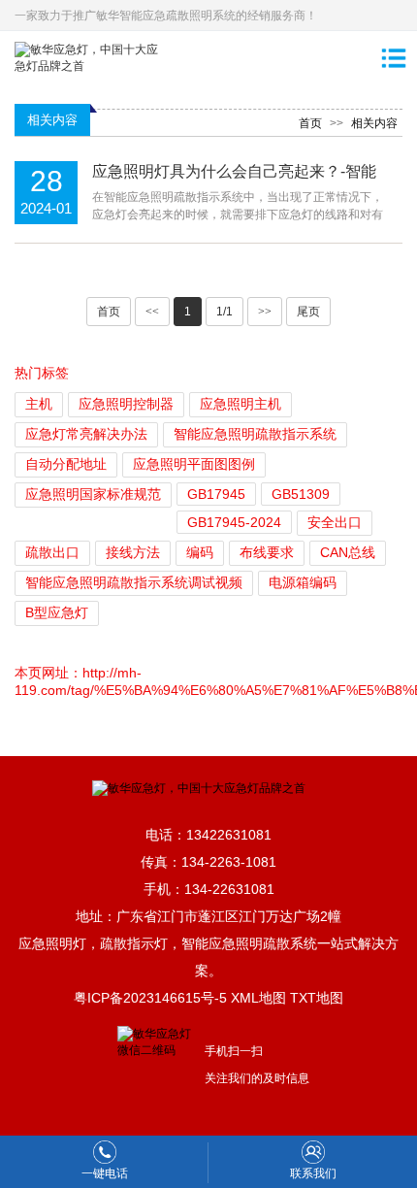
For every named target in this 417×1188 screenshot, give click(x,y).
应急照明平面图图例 (194, 464)
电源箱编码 (303, 582)
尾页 (308, 311)
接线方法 (133, 552)
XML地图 (258, 998)
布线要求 (267, 552)
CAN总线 (347, 552)
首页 (310, 123)
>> (265, 311)
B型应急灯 (56, 612)
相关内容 (374, 123)
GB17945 (216, 494)
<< (152, 311)
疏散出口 (52, 552)
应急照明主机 (240, 404)
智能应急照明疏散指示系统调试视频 (133, 582)
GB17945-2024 (234, 522)
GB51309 (301, 494)
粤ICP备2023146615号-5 (150, 998)
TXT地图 (316, 998)
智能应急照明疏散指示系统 (255, 434)
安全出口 (334, 522)
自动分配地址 (66, 464)
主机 (38, 404)
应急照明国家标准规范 (93, 494)
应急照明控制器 (126, 404)
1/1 (224, 311)
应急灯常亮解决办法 (86, 434)
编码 (199, 552)
